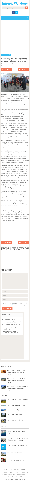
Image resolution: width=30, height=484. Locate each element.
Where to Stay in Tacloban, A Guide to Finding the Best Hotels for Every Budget (17, 380)
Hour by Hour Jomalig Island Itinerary (17, 410)
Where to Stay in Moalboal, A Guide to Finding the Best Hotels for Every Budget (17, 388)
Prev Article (7, 69)
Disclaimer (9, 472)
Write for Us (24, 474)
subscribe (11, 305)
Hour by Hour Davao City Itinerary (16, 405)
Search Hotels (19, 476)
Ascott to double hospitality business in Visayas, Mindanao (11, 332)
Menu (3, 18)
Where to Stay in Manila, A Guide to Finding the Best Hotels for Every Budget (16, 372)
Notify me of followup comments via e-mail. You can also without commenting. (14, 304)
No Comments (5, 65)
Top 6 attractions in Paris (9, 322)
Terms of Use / (17, 474)
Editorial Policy (17, 472)
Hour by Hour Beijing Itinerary (15, 420)
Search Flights (11, 476)
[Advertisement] (15, 38)
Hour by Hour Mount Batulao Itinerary (17, 399)
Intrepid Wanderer (15, 3)
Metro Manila (6, 55)
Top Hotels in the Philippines (15, 453)
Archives (3, 472)
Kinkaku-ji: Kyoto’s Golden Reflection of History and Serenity (12, 320)
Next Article (22, 69)
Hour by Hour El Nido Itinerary (15, 414)
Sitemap (10, 474)
